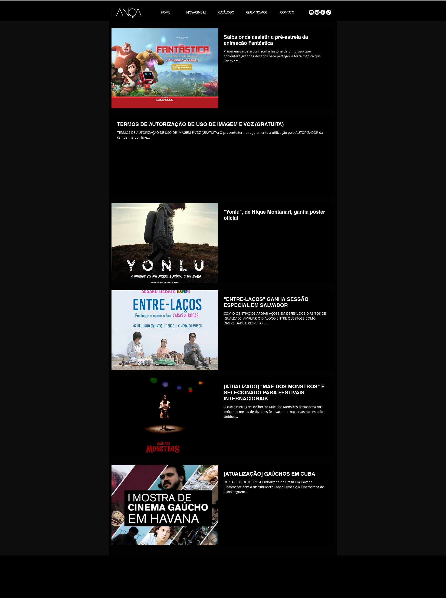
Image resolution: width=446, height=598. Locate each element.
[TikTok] (328, 12)
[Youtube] (311, 12)
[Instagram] (317, 12)
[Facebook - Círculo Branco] (322, 12)
